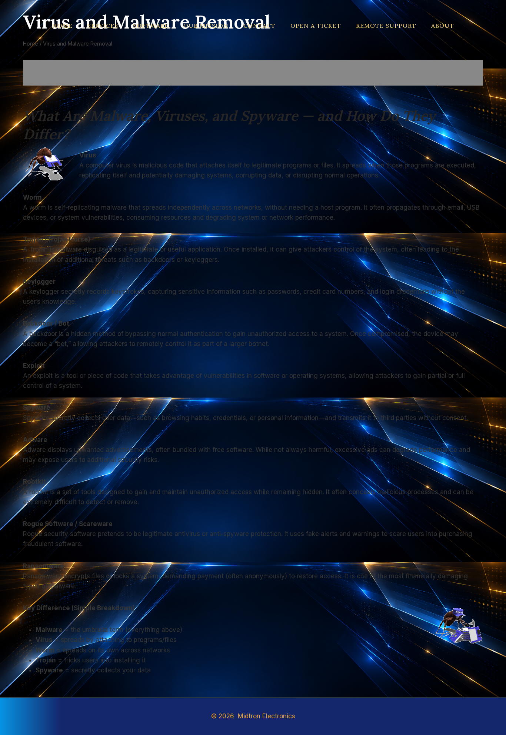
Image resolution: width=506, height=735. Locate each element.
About (442, 25)
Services (102, 25)
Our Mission (206, 25)
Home (62, 25)
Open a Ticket (315, 25)
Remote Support (386, 25)
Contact (259, 25)
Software (151, 25)
